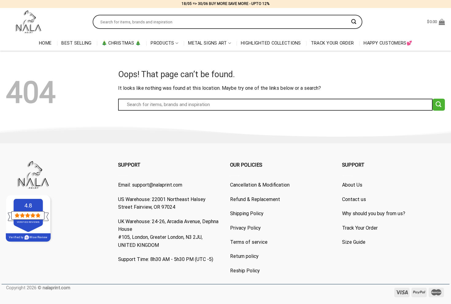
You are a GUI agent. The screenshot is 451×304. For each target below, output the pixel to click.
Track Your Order (332, 43)
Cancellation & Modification (260, 185)
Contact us (354, 199)
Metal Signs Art (207, 43)
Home (45, 43)
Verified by (28, 237)
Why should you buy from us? (373, 213)
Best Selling (76, 43)
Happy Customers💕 (388, 43)
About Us (352, 185)
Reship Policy (245, 271)
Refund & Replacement (255, 199)
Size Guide (353, 242)
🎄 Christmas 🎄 (121, 43)
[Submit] (354, 22)
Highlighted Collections (271, 43)
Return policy (244, 256)
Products (162, 43)
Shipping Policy (247, 213)
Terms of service (249, 242)
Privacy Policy (245, 228)
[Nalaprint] (44, 22)
